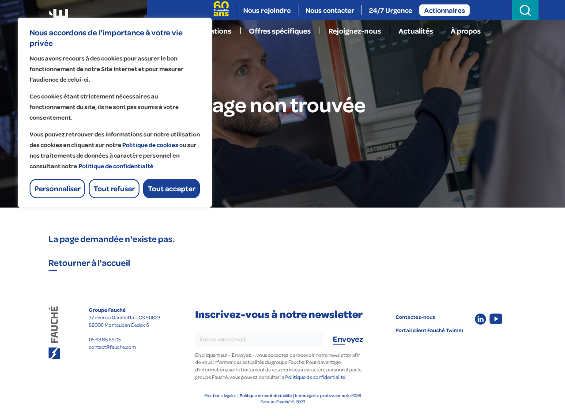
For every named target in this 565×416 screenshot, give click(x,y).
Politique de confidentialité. (315, 377)
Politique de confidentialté (116, 166)
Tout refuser (114, 188)
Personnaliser (57, 188)
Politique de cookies (150, 145)
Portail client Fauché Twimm (429, 330)
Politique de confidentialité (266, 395)
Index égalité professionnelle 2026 (328, 395)
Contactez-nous (415, 317)
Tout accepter (172, 188)
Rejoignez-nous (354, 30)
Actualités (416, 30)
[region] (115, 113)
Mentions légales (220, 395)
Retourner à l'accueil (90, 262)
